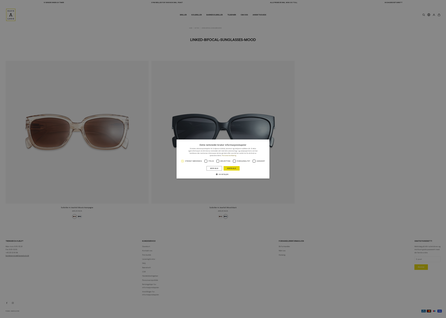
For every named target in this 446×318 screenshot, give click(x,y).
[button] (223, 174)
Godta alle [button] (231, 168)
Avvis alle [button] (214, 168)
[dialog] (223, 159)
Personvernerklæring (229, 155)
